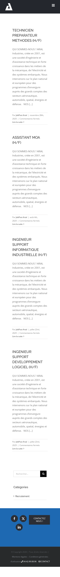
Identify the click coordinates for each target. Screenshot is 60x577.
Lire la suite (17, 122)
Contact (45, 561)
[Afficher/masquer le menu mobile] (53, 5)
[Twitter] (23, 518)
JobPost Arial (21, 115)
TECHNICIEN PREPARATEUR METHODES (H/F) (26, 35)
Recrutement (22, 496)
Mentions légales (19, 556)
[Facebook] (14, 518)
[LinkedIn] (19, 527)
